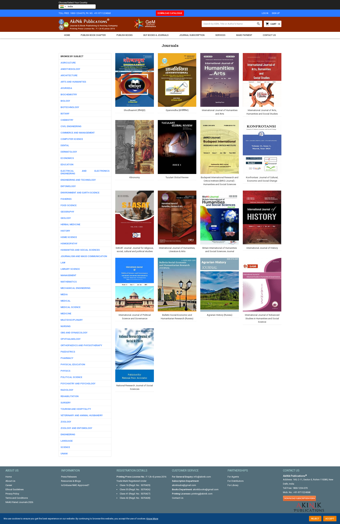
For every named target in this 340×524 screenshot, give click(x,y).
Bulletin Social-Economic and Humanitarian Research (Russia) (177, 317)
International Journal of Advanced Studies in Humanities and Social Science (262, 318)
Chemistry (67, 120)
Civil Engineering (71, 126)
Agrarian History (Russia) (219, 315)
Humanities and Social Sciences (80, 250)
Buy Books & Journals (156, 35)
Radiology (67, 390)
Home (67, 35)
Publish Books (125, 35)
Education (67, 164)
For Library (233, 485)
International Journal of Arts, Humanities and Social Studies (262, 112)
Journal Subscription (192, 35)
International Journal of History (262, 248)
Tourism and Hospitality (76, 409)
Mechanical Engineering (75, 288)
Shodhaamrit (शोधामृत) (134, 110)
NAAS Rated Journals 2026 (19, 502)
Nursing (65, 326)
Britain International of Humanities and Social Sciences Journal (219, 250)
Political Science (71, 377)
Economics (67, 158)
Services (220, 35)
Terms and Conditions (16, 498)
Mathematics (69, 281)
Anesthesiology (70, 69)
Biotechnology (70, 107)
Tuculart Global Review (177, 177)
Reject (315, 518)
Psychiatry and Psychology (78, 383)
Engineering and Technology (78, 180)
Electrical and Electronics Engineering (85, 172)
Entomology (68, 186)
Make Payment (244, 35)
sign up (276, 13)
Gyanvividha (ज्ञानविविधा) (177, 110)
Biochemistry (69, 94)
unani (64, 453)
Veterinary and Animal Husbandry (82, 415)
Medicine (66, 313)
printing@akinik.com (201, 493)
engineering (68, 434)
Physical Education (73, 364)
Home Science (69, 237)
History (65, 230)
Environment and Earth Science (80, 192)
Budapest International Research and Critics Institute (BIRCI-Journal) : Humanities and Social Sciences (219, 181)
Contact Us (269, 35)
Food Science (68, 205)
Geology (66, 218)
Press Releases (69, 476)
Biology (65, 101)
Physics (65, 370)
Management (68, 275)
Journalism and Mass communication (84, 256)
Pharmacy (67, 358)
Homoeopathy (69, 243)
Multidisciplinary (72, 320)
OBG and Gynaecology (74, 332)
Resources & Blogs (71, 481)
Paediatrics (68, 351)
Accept (329, 518)
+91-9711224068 (301, 492)
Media (64, 294)
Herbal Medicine (70, 224)
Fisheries (66, 199)
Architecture (69, 75)
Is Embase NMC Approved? (75, 485)
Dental (65, 145)
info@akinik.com (202, 476)
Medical (65, 300)
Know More (152, 518)
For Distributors (235, 481)
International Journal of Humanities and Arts (219, 112)
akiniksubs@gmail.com (184, 485)
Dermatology (69, 151)
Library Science (70, 269)
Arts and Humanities (73, 81)
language (67, 440)
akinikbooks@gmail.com (206, 489)
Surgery (66, 402)
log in (265, 13)
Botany (65, 113)
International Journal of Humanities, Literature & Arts (177, 250)
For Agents (233, 476)
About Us (10, 481)
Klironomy (134, 177)
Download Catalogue (170, 13)
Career (8, 485)
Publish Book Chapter (93, 35)
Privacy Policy (12, 493)
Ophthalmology (71, 339)
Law (63, 262)
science (65, 447)
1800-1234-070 (300, 488)
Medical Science (70, 307)
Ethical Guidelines (14, 489)
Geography (67, 211)
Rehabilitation (69, 396)
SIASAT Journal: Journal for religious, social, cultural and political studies (135, 250)
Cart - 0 (273, 24)
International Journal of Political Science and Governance (135, 317)
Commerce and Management (78, 132)
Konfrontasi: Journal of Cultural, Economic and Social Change (262, 179)
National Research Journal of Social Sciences (134, 387)
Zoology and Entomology (76, 428)
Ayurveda (66, 88)
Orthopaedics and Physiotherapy (81, 345)
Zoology (66, 421)
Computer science (72, 139)
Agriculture (68, 62)
